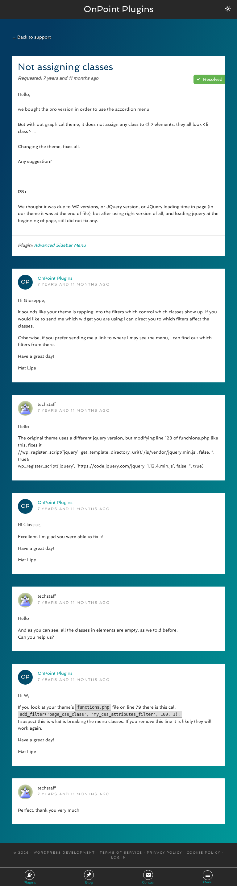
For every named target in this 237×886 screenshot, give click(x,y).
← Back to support (31, 37)
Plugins (29, 882)
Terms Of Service (121, 852)
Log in (118, 857)
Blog (89, 882)
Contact (148, 882)
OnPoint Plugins (119, 9)
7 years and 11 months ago (74, 284)
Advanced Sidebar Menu (60, 245)
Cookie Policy (203, 852)
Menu (207, 882)
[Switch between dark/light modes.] (228, 8)
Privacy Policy (164, 852)
